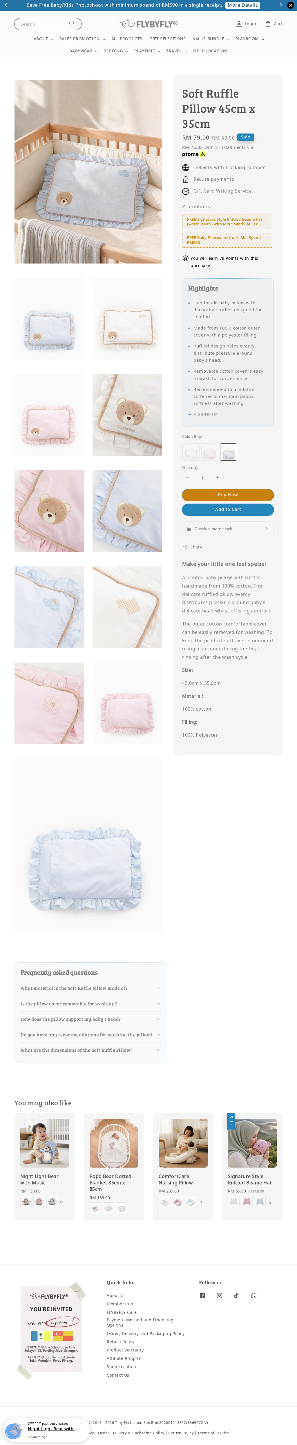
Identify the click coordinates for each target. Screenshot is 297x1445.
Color (192, 436)
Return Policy (121, 1342)
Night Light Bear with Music (53, 1430)
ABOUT (41, 39)
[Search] (72, 24)
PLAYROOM (247, 39)
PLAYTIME (144, 51)
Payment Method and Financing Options (140, 1322)
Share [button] (196, 547)
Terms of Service (213, 1433)
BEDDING (113, 51)
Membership (120, 1304)
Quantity (190, 467)
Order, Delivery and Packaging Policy (146, 1334)
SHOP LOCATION (210, 51)
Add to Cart (228, 509)
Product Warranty (125, 1350)
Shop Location (121, 1367)
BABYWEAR (80, 51)
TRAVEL (174, 51)
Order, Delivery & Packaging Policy (131, 1433)
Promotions (196, 206)
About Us (116, 1296)
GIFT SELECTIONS (167, 39)
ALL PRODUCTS (126, 39)
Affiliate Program (125, 1359)
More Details (243, 5)
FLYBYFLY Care (122, 1312)
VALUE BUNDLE (208, 39)
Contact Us (118, 1375)
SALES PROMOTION (79, 39)
